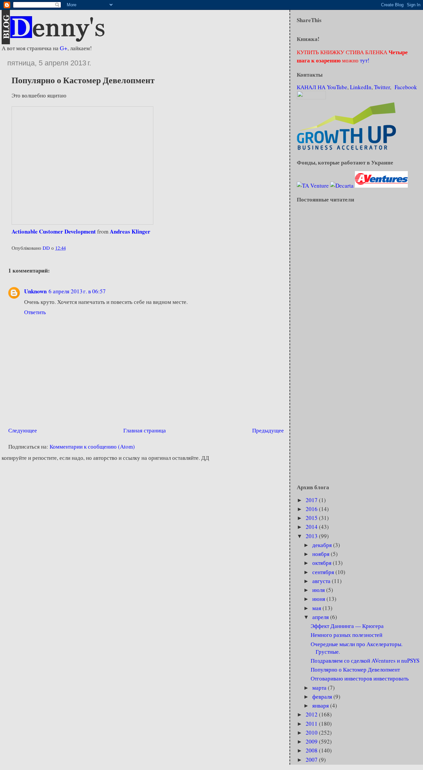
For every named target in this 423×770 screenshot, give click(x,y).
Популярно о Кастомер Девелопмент (355, 669)
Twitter (382, 87)
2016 (312, 509)
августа (322, 581)
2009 (312, 741)
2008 (312, 750)
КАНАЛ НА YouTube (322, 87)
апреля (321, 617)
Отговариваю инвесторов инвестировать (360, 678)
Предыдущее (268, 430)
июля (319, 590)
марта (320, 687)
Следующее (22, 430)
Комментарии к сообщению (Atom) (92, 446)
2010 (312, 732)
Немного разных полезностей (346, 635)
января (321, 705)
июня (319, 599)
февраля (322, 696)
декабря (322, 545)
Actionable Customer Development (54, 231)
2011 (312, 723)
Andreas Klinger (130, 231)
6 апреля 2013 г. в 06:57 (77, 291)
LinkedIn (360, 87)
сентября (323, 572)
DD (47, 247)
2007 (312, 759)
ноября (321, 554)
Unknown (35, 291)
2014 (312, 527)
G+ (63, 48)
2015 (312, 518)
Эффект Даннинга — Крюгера (347, 626)
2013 (312, 536)
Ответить (35, 312)
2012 (312, 714)
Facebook (406, 87)
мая (317, 608)
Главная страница (144, 430)
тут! (364, 60)
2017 (312, 500)
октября (322, 563)
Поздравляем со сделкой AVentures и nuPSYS (365, 660)
